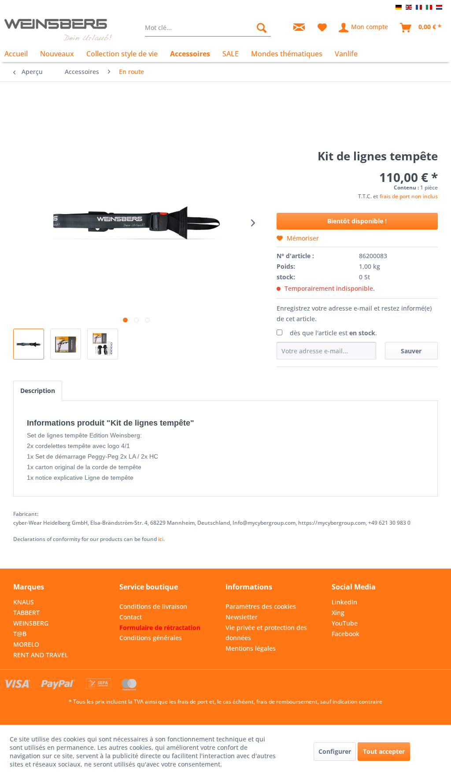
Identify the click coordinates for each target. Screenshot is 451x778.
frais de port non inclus (409, 196)
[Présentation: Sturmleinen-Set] (28, 344)
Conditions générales (150, 638)
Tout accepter (384, 751)
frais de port (192, 701)
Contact (130, 617)
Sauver (411, 351)
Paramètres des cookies (261, 606)
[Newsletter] (299, 28)
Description (37, 390)
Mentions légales (251, 648)
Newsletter (242, 617)
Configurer (334, 751)
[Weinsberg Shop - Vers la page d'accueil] (58, 30)
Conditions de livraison (153, 606)
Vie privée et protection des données (266, 632)
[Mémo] (322, 28)
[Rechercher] (261, 28)
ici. (161, 539)
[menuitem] (208, 28)
